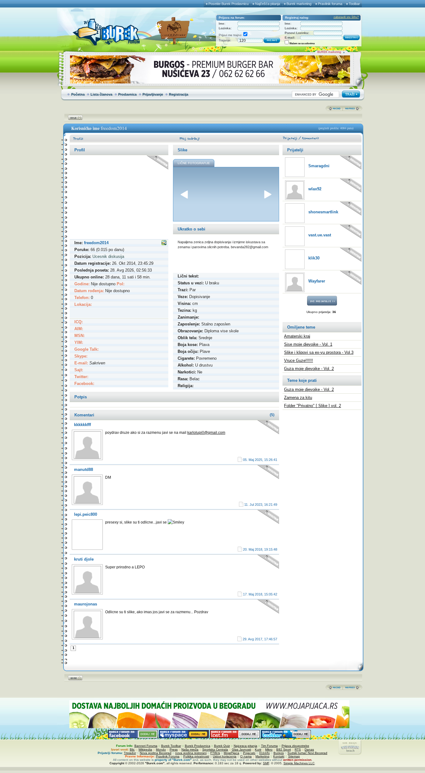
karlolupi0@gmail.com (206, 432)
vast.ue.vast (319, 235)
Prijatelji (295, 150)
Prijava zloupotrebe (295, 745)
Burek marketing (299, 4)
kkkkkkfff (82, 424)
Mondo (161, 749)
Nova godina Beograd (155, 753)
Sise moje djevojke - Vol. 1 (308, 344)
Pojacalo (249, 753)
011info (264, 753)
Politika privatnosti (196, 756)
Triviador (130, 753)
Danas (309, 749)
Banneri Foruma (145, 745)
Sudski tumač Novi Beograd (307, 753)
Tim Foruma (269, 745)
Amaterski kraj (297, 336)
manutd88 (83, 469)
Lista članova (101, 94)
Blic (132, 749)
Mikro (269, 749)
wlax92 (314, 189)
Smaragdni (318, 166)
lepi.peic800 (85, 514)
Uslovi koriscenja (224, 756)
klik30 (314, 258)
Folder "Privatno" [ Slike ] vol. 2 (312, 405)
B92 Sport (283, 749)
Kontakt (278, 756)
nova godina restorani (191, 753)
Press (174, 749)
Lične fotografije (194, 163)
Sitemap (294, 756)
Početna (78, 94)
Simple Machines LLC (299, 763)
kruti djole (84, 559)
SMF (266, 763)
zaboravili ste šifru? (346, 17)
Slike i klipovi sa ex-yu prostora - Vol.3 (318, 352)
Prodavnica (127, 94)
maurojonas (85, 604)
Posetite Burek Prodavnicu (228, 4)
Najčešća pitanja (267, 4)
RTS (298, 749)
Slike (182, 150)
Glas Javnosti (241, 749)
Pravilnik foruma (330, 4)
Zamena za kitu (298, 397)
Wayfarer (316, 281)
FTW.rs (215, 753)
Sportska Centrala (215, 749)
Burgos (278, 753)
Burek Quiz (222, 745)
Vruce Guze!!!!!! (298, 360)
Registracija (178, 94)
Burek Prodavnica (197, 745)
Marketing (262, 756)
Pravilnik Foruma (168, 756)
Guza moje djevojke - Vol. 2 (309, 368)
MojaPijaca (231, 753)
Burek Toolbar (171, 745)
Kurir (258, 749)
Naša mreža (189, 749)
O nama (246, 756)
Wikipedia (145, 749)
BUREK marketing (329, 52)
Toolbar (354, 4)
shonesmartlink (323, 212)
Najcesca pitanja (245, 745)
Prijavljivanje (152, 94)
